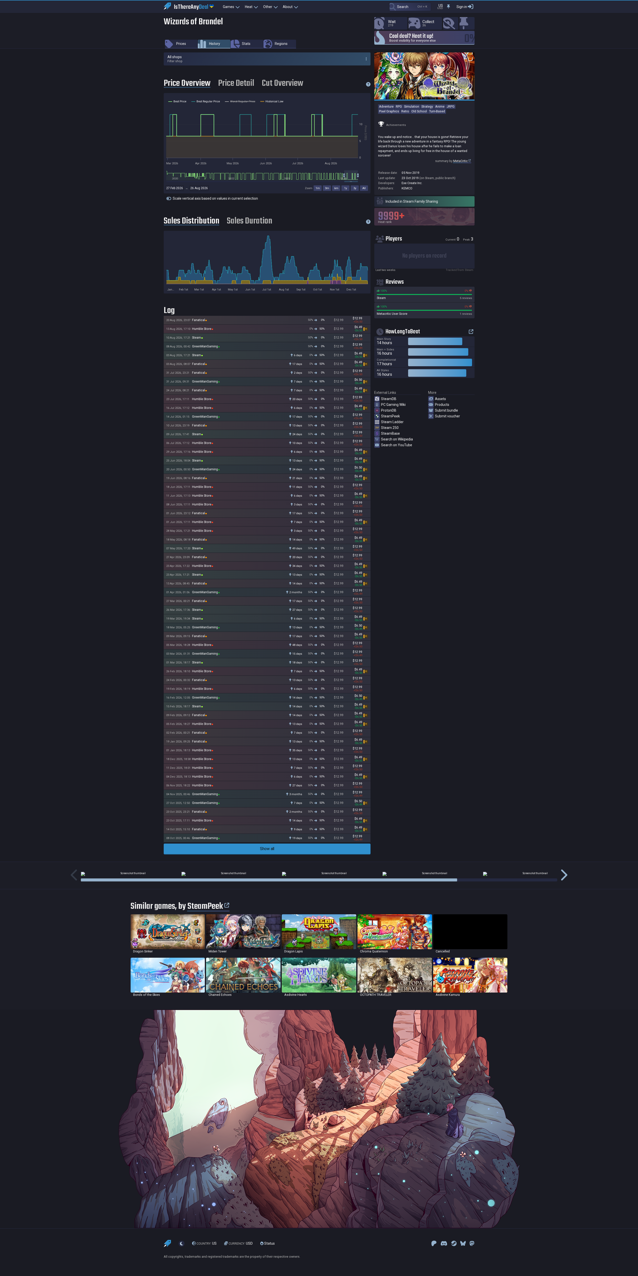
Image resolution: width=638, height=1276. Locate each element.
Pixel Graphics (389, 111)
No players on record (424, 256)
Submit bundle (446, 410)
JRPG (450, 106)
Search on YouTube (396, 445)
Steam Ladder (392, 422)
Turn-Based (437, 111)
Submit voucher (447, 416)
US (207, 1243)
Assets (440, 399)
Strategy (427, 106)
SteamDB (388, 399)
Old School (419, 111)
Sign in (462, 7)
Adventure (386, 106)
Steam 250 (390, 428)
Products (442, 405)
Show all (267, 848)
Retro (405, 111)
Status (269, 1243)
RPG (399, 106)
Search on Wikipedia (397, 439)
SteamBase (390, 433)
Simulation (411, 106)
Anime (439, 106)
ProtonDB (388, 410)
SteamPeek (390, 416)
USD (241, 1243)
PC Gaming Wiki (393, 405)
